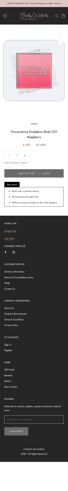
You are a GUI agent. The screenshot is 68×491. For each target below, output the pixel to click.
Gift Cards (9, 369)
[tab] (12, 184)
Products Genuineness (15, 313)
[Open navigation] (5, 15)
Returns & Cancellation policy (18, 277)
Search (7, 381)
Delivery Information (14, 271)
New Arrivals (10, 386)
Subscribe (16, 431)
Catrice (34, 123)
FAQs (7, 283)
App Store (9, 238)
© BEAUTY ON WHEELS (34, 449)
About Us (8, 308)
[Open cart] (63, 16)
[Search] (56, 15)
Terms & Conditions (14, 319)
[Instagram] (14, 252)
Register (8, 350)
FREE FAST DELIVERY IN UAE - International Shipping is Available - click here (34, 3)
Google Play (10, 231)
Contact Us (9, 289)
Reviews (8, 375)
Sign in (7, 344)
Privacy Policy (11, 325)
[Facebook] (5, 252)
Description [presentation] (12, 184)
